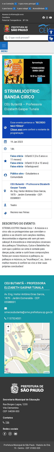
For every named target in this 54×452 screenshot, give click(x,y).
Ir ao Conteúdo (9, 4)
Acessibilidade (40, 9)
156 (7, 422)
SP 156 (25, 20)
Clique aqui (16, 129)
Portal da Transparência (11, 20)
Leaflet (46, 372)
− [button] (8, 331)
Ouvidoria (6, 17)
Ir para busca (8, 9)
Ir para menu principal (28, 4)
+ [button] (8, 326)
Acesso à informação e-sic (13, 14)
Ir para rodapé (23, 9)
